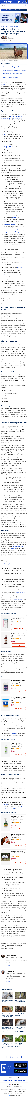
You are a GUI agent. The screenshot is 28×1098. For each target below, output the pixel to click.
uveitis (14, 217)
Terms (7, 1088)
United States (15, 1084)
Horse (7, 26)
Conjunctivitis (8, 147)
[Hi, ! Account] (23, 2)
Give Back (6, 1093)
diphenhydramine (17, 546)
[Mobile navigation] (1, 2)
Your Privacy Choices (15, 1095)
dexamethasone (20, 592)
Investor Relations (12, 1091)
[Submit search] (25, 5)
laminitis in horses (18, 600)
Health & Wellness (14, 26)
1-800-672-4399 (8, 1080)
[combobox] (14, 5)
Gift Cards (13, 1093)
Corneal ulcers (8, 275)
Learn (23, 1091)
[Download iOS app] (20, 1065)
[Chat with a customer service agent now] (19, 1)
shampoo (14, 733)
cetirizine (13, 548)
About (4, 1091)
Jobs (19, 1091)
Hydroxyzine (7, 564)
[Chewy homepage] (8, 2)
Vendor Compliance (22, 1089)
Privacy (12, 1088)
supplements (14, 667)
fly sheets (12, 808)
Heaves (6, 135)
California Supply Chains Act (8, 1089)
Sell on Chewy (20, 1093)
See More (8, 965)
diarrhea (19, 267)
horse (3, 84)
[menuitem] (11, 67)
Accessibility (19, 1088)
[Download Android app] (20, 1071)
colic (10, 263)
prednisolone (8, 594)
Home (2, 26)
